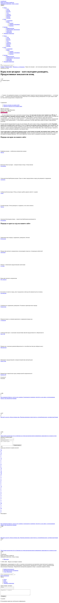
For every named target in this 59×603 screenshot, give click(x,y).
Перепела (8, 15)
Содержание (9, 20)
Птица (5, 7)
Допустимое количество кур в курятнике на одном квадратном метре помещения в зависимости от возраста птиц (29, 435)
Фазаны (8, 16)
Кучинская (3, 238)
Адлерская (3, 320)
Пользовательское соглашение (10, 570)
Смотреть (3, 179)
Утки (7, 9)
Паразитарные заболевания (13, 29)
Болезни (5, 27)
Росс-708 (3, 334)
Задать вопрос (4, 112)
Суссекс (3, 266)
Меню (2, 5)
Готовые (11, 23)
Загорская (3, 252)
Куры (4, 19)
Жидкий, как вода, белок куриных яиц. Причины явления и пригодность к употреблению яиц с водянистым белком (29, 417)
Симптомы (9, 30)
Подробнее (3, 166)
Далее (2, 193)
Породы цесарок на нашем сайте (11, 105)
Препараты (9, 32)
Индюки (8, 11)
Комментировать (17, 445)
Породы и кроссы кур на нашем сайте (12, 106)
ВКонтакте (6, 559)
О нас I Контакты (7, 571)
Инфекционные (10, 28)
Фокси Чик (3, 361)
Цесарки (8, 18)
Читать (2, 152)
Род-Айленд (4, 279)
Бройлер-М (3, 374)
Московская (3, 347)
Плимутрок (3, 306)
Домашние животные (8, 33)
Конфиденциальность (8, 569)
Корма (7, 21)
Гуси (7, 12)
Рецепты (11, 25)
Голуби (8, 10)
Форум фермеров (5, 575)
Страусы (8, 14)
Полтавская (3, 293)
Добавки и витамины (14, 24)
